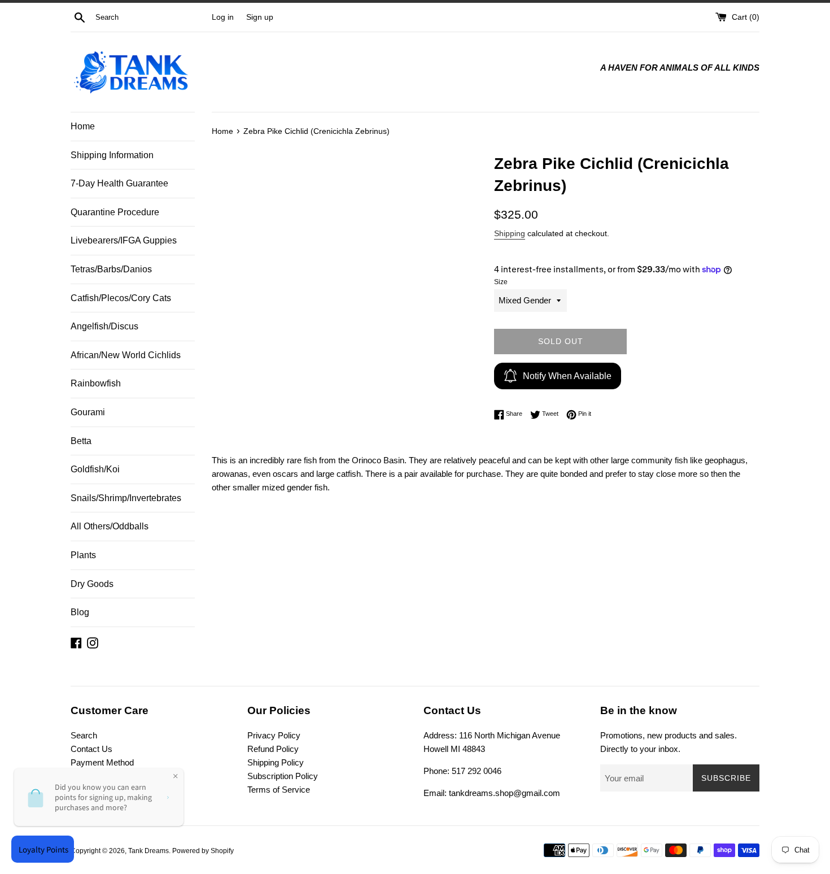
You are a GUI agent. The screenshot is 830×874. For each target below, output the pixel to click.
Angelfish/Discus (104, 326)
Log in (223, 17)
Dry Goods (92, 584)
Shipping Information (112, 155)
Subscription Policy (282, 776)
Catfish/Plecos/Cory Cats (121, 298)
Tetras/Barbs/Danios (111, 269)
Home (83, 126)
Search (84, 735)
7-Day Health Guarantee (119, 183)
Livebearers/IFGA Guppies (124, 240)
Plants (83, 555)
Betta (81, 441)
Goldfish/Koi (95, 469)
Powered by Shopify (203, 851)
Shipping (509, 233)
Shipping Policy (275, 762)
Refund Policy (273, 749)
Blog (80, 612)
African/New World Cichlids (126, 355)
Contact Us (91, 749)
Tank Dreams (148, 851)
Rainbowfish (96, 383)
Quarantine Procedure (115, 212)
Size (501, 282)
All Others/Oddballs (109, 526)
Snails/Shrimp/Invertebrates (126, 498)
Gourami (88, 412)
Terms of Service (278, 789)
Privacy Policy (273, 735)
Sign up (259, 17)
